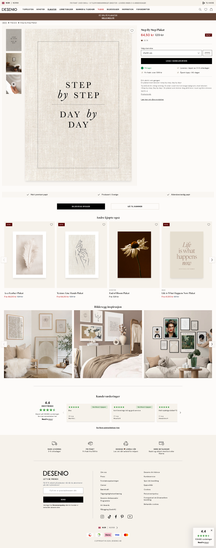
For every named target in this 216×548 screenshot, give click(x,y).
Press (102, 476)
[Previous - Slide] (4, 260)
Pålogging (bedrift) (108, 509)
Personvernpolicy (58, 505)
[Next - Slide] (212, 260)
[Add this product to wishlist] (132, 30)
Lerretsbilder (66, 9)
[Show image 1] (14, 40)
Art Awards (105, 505)
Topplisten (28, 9)
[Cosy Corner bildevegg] (108, 344)
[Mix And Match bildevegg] (178, 344)
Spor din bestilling (151, 481)
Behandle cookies (151, 504)
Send (63, 499)
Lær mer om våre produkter (152, 99)
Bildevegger (113, 9)
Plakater (52, 9)
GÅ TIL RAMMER (135, 206)
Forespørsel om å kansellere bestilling (156, 499)
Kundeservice (149, 476)
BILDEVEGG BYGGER (81, 206)
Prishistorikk (146, 94)
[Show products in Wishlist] (205, 9)
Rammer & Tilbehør (85, 9)
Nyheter (40, 9)
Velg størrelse (147, 48)
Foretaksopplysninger (109, 481)
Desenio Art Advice (152, 472)
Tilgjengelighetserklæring (111, 494)
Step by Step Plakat (28, 23)
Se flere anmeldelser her (108, 428)
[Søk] (200, 9)
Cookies (147, 489)
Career (103, 485)
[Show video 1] (14, 84)
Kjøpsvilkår (148, 485)
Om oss (103, 472)
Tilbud (101, 9)
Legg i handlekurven (176, 61)
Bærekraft (104, 489)
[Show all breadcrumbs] (4, 23)
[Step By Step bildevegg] (38, 344)
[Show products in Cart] (211, 9)
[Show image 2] (14, 62)
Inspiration (127, 9)
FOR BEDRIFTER (143, 9)
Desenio (115, 541)
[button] (207, 53)
